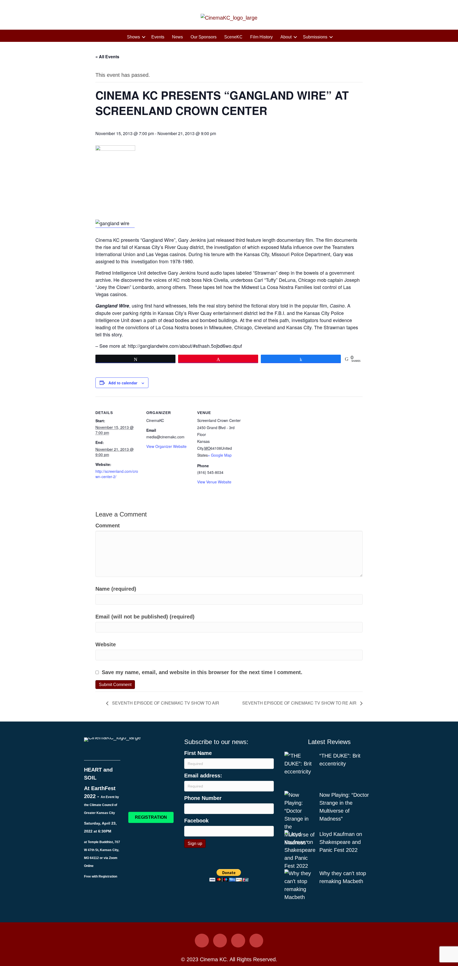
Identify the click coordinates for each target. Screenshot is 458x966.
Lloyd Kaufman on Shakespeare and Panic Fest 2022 (340, 842)
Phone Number (203, 798)
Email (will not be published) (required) (145, 617)
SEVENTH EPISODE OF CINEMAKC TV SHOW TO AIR (165, 703)
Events (157, 37)
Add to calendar (122, 382)
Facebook (196, 820)
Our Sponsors (204, 37)
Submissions (315, 37)
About (286, 37)
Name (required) (115, 589)
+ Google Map (220, 455)
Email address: (203, 775)
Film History (261, 37)
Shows (133, 37)
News (177, 37)
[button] (143, 37)
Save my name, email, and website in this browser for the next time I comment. (202, 672)
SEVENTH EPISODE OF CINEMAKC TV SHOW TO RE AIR (300, 703)
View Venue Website (214, 481)
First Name (198, 753)
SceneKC (233, 37)
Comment (107, 525)
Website (105, 644)
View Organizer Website (166, 446)
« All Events (107, 57)
